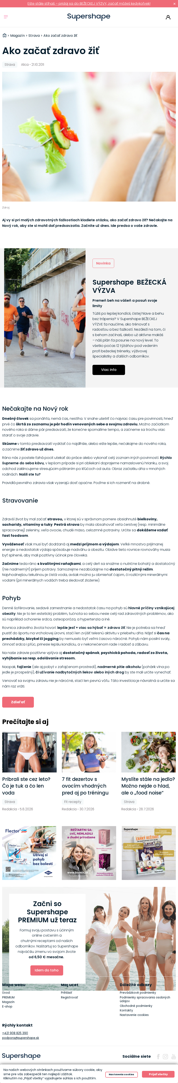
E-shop (7, 1006)
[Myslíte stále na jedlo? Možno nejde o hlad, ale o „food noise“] (148, 752)
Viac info (109, 369)
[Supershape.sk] (89, 17)
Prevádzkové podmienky (138, 993)
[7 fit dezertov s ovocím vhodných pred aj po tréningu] (89, 752)
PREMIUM (8, 997)
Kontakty (126, 1010)
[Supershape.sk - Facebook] (158, 1056)
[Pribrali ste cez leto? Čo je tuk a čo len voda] (29, 752)
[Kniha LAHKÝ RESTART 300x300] (149, 853)
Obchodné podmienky (136, 1006)
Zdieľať (18, 702)
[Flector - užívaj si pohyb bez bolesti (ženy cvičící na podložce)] (29, 853)
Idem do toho (47, 970)
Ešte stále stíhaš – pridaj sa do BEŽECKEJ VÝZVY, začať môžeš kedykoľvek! (89, 3)
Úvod (6, 993)
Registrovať (69, 997)
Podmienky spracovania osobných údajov (145, 999)
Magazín (8, 1002)
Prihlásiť (168, 17)
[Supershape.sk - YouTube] (173, 1056)
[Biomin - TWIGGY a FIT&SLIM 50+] (89, 853)
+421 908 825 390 (15, 1033)
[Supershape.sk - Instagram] (165, 1056)
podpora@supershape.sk (20, 1038)
